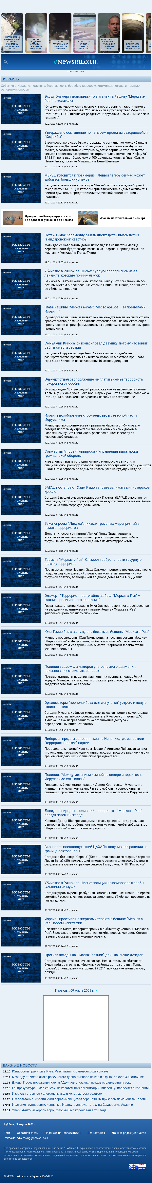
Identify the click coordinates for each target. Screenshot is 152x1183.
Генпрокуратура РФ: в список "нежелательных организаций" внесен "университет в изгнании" (81, 1088)
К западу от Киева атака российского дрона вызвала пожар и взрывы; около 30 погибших (78, 1077)
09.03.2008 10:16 (54, 838)
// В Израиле (71, 123)
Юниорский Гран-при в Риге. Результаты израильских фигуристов (60, 1071)
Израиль (11, 79)
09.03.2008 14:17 (54, 694)
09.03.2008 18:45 (54, 442)
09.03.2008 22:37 (54, 202)
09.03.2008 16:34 (54, 587)
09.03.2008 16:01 (54, 623)
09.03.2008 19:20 (54, 406)
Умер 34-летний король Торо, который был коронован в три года (59, 1110)
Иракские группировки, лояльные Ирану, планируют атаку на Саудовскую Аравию (72, 1104)
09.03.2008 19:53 (54, 334)
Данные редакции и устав (129, 1132)
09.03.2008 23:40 (54, 123)
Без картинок (96, 1132)
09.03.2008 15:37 (54, 655)
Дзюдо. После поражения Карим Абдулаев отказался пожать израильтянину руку (71, 1082)
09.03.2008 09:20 (54, 910)
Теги (7, 1132)
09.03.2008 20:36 (54, 298)
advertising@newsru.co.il (32, 1138)
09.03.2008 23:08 (54, 166)
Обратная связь (27, 1132)
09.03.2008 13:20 (54, 730)
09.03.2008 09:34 (54, 874)
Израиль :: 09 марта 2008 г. (74, 990)
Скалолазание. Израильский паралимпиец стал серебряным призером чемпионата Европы (79, 1099)
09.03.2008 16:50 (54, 551)
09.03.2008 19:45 (54, 370)
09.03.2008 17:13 (54, 514)
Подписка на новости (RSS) (63, 1132)
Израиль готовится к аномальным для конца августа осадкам (57, 1093)
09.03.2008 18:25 (54, 478)
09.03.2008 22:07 (54, 262)
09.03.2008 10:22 (54, 802)
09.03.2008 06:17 (54, 978)
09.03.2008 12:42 (54, 766)
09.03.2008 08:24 (54, 946)
